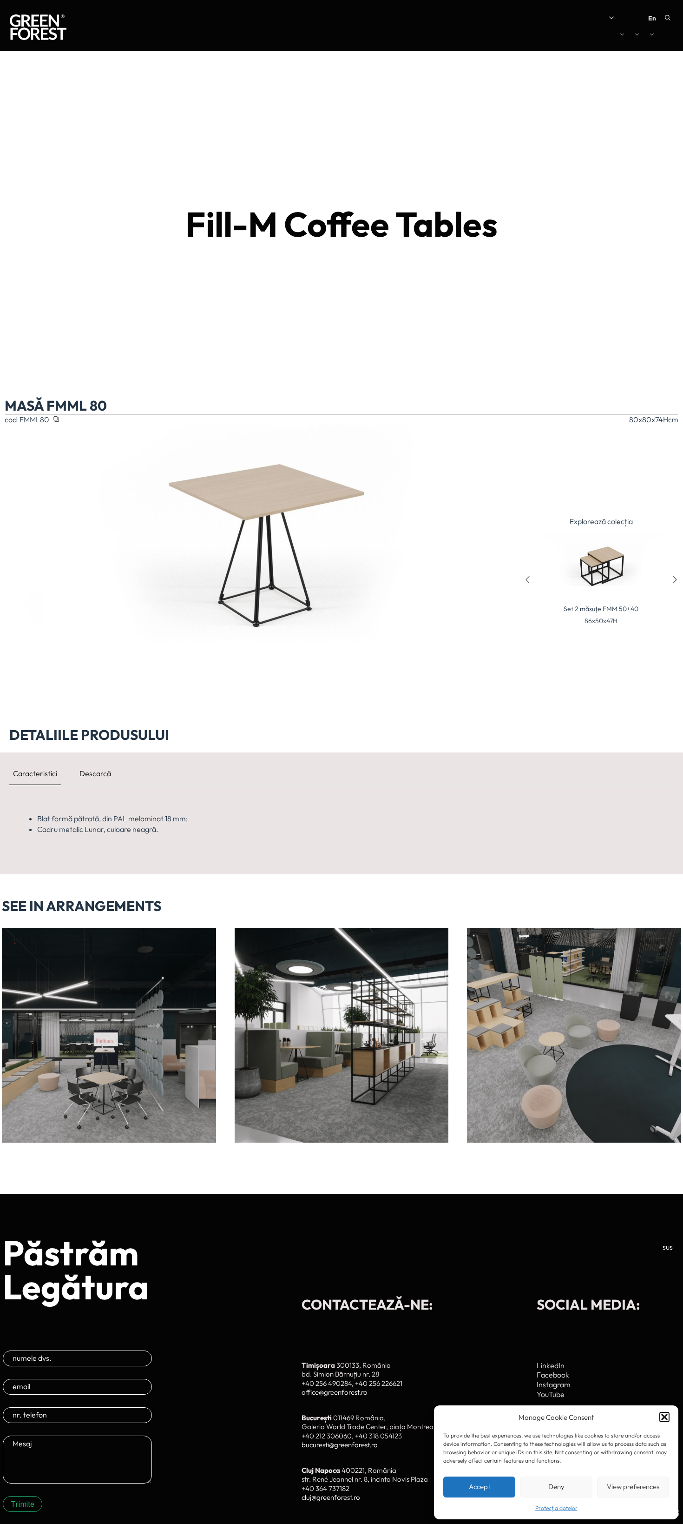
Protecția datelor (556, 1507)
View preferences (633, 1486)
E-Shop (590, 17)
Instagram (554, 1384)
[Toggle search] (667, 17)
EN (652, 18)
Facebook (553, 1374)
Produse (560, 36)
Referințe (654, 36)
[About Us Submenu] (546, 17)
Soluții (514, 36)
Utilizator (624, 17)
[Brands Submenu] (623, 36)
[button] (664, 1417)
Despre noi (526, 17)
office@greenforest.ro (335, 1392)
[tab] (35, 773)
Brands (606, 36)
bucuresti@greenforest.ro (340, 1444)
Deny (556, 1486)
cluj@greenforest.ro (331, 1497)
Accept (479, 1486)
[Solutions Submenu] (530, 36)
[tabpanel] (341, 824)
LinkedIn (551, 1365)
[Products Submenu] (580, 36)
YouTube (551, 1394)
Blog (564, 17)
